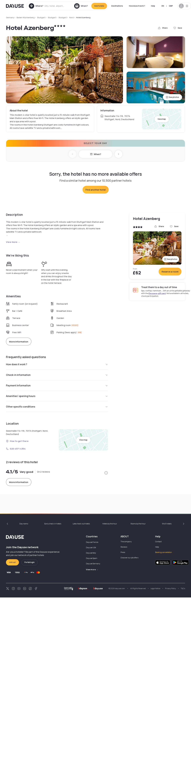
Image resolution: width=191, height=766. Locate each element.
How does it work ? (137, 6)
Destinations (117, 6)
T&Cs (183, 588)
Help (153, 6)
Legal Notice (155, 588)
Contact (158, 541)
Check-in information (18, 375)
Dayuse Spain (91, 558)
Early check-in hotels (52, 523)
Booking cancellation (163, 552)
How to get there (19, 441)
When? (97, 154)
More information (18, 341)
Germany (10, 17)
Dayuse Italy (91, 553)
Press (123, 552)
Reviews (124, 547)
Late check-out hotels (81, 523)
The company (126, 541)
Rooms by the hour (138, 523)
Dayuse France (92, 542)
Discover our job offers (129, 557)
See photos (174, 97)
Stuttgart (41, 17)
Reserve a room (170, 271)
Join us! (12, 562)
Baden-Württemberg (25, 17)
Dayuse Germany (93, 563)
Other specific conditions (20, 406)
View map (162, 119)
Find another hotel (96, 189)
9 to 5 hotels (166, 523)
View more (11, 242)
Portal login (29, 562)
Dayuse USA (91, 547)
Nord (71, 17)
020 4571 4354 (18, 448)
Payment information (18, 385)
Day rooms (23, 523)
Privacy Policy (170, 588)
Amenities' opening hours (20, 396)
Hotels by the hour (109, 523)
